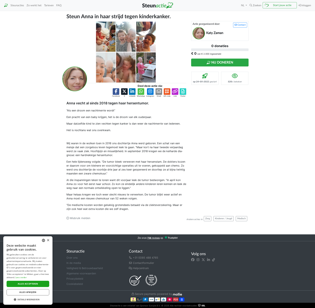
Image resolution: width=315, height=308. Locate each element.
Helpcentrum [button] (140, 268)
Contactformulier (143, 263)
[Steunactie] (6, 5)
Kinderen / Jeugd (223, 218)
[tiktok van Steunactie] (213, 259)
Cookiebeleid (74, 284)
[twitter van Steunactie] (203, 259)
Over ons (72, 257)
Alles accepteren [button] (28, 283)
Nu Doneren (221, 62)
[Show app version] (312, 305)
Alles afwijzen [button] (27, 292)
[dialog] (27, 270)
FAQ (59, 5)
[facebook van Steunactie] (192, 259)
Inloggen (306, 5)
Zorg (207, 218)
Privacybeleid (74, 278)
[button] (255, 5)
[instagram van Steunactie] (198, 259)
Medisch (241, 218)
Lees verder (21, 277)
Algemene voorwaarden (81, 273)
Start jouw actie (282, 5)
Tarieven (49, 5)
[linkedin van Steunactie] (208, 259)
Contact (241, 25)
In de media (73, 263)
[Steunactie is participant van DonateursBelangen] (135, 280)
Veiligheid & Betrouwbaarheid (84, 268)
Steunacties (17, 5)
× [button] (48, 240)
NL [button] (243, 5)
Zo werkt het (34, 5)
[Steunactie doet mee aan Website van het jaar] (151, 280)
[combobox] (43, 240)
